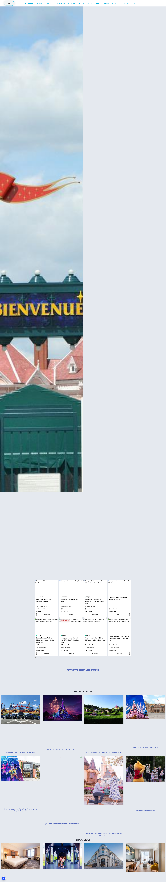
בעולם (41, 3)
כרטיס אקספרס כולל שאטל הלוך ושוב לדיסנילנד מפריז (103, 752)
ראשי (134, 3)
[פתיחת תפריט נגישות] (4, 878)
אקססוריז (30, 3)
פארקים (126, 3)
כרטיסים (115, 3)
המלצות (72, 3)
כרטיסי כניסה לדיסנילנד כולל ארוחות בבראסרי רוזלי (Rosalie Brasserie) (20, 810)
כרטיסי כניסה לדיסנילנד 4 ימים (145, 811)
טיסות (49, 3)
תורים (89, 3)
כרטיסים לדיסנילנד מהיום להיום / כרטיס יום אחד (62, 749)
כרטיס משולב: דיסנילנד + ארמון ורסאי (145, 747)
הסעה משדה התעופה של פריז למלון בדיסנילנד (20, 752)
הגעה (97, 3)
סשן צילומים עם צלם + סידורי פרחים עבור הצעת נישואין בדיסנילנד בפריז (104, 834)
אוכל (82, 3)
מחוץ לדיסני (60, 3)
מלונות (106, 3)
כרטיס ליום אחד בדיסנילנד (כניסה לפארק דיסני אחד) (62, 824)
